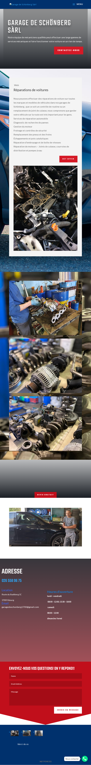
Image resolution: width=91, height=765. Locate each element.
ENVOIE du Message (68, 710)
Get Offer (68, 159)
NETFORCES (45, 761)
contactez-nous (69, 50)
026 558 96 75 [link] (12, 581)
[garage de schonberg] (15, 733)
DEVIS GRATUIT (45, 495)
